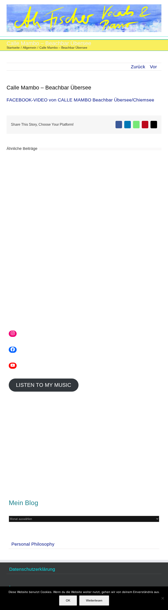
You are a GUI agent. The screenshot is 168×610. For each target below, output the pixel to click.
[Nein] (162, 598)
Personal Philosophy (32, 544)
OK (68, 600)
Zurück (138, 66)
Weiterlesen (94, 600)
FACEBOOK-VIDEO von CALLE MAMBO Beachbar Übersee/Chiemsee (80, 99)
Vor (153, 66)
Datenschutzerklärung (32, 569)
